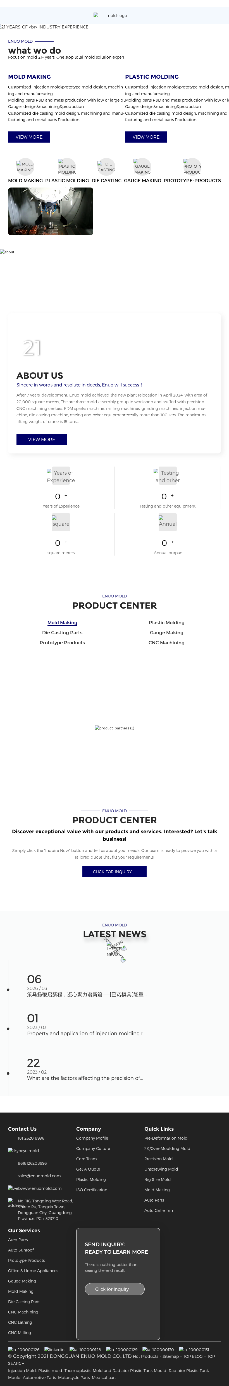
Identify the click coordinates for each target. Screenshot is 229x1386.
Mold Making (157, 1189)
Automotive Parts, (40, 1377)
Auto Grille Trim (159, 1210)
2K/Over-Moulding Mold (167, 1148)
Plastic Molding (91, 1179)
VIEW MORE (29, 137)
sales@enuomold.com (39, 1175)
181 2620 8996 (31, 1138)
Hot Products (145, 1356)
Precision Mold (158, 1158)
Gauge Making (22, 1281)
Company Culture (93, 1148)
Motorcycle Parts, (74, 1377)
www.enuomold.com (41, 1188)
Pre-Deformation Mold (166, 1138)
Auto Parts (154, 1200)
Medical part (104, 1377)
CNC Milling (19, 1332)
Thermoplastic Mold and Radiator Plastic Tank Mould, (116, 1370)
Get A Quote (88, 1169)
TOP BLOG (193, 1356)
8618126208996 (32, 1163)
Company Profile (92, 1138)
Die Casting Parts (24, 1301)
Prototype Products (26, 1260)
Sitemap (171, 1356)
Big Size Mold (157, 1179)
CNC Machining (23, 1312)
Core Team (86, 1158)
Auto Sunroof (21, 1250)
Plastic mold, (50, 1370)
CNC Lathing (20, 1322)
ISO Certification (91, 1189)
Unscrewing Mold (161, 1169)
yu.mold (31, 1150)
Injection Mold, (22, 1370)
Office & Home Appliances (33, 1270)
